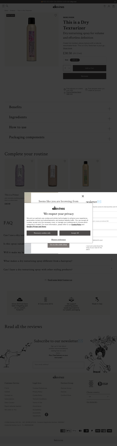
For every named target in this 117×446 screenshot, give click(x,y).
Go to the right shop (58, 244)
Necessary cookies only (42, 233)
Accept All (75, 233)
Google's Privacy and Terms (36, 227)
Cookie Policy (76, 225)
